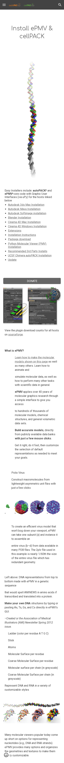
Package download (19, 239)
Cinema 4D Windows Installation (27, 226)
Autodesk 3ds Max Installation (26, 204)
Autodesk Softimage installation (27, 213)
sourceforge (15, 334)
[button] (4, 4)
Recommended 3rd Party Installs (27, 251)
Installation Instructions (22, 235)
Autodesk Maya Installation (24, 209)
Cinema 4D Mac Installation (24, 222)
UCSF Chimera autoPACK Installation (30, 255)
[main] (32, 32)
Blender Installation (19, 217)
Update (12, 259)
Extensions (14, 230)
